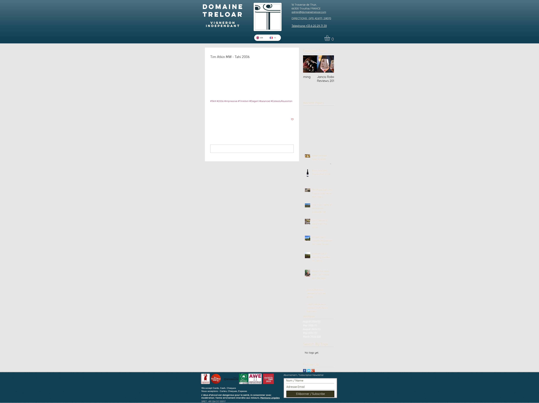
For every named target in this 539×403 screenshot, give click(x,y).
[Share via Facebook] (211, 110)
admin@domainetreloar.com (309, 12)
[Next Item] (329, 64)
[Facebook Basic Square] (304, 370)
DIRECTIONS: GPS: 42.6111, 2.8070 (311, 18)
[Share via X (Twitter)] (218, 110)
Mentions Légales (270, 397)
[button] (330, 38)
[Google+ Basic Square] (313, 370)
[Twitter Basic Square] (308, 370)
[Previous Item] (307, 64)
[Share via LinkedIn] (225, 110)
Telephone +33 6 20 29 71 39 (309, 26)
